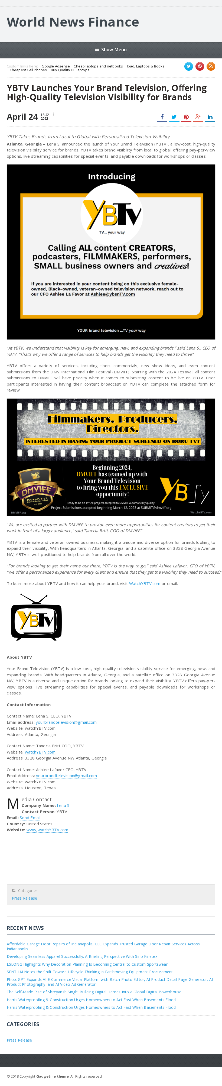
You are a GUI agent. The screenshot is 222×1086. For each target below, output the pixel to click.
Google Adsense (56, 66)
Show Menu (114, 49)
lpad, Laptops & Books (146, 66)
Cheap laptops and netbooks (98, 66)
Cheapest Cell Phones (28, 70)
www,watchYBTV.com (47, 829)
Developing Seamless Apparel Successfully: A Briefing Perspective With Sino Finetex (82, 956)
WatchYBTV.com (145, 583)
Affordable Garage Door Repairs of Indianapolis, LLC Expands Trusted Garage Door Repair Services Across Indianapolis (103, 946)
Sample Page (202, 1076)
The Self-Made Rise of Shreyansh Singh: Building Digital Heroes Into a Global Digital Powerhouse (94, 991)
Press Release (24, 898)
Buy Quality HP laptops (70, 70)
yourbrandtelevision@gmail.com (66, 722)
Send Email (30, 817)
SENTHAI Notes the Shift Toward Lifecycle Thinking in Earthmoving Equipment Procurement (90, 971)
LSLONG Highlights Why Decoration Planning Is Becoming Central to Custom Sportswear (87, 964)
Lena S (63, 805)
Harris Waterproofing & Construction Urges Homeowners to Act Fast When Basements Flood (91, 999)
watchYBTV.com (40, 752)
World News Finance (73, 21)
